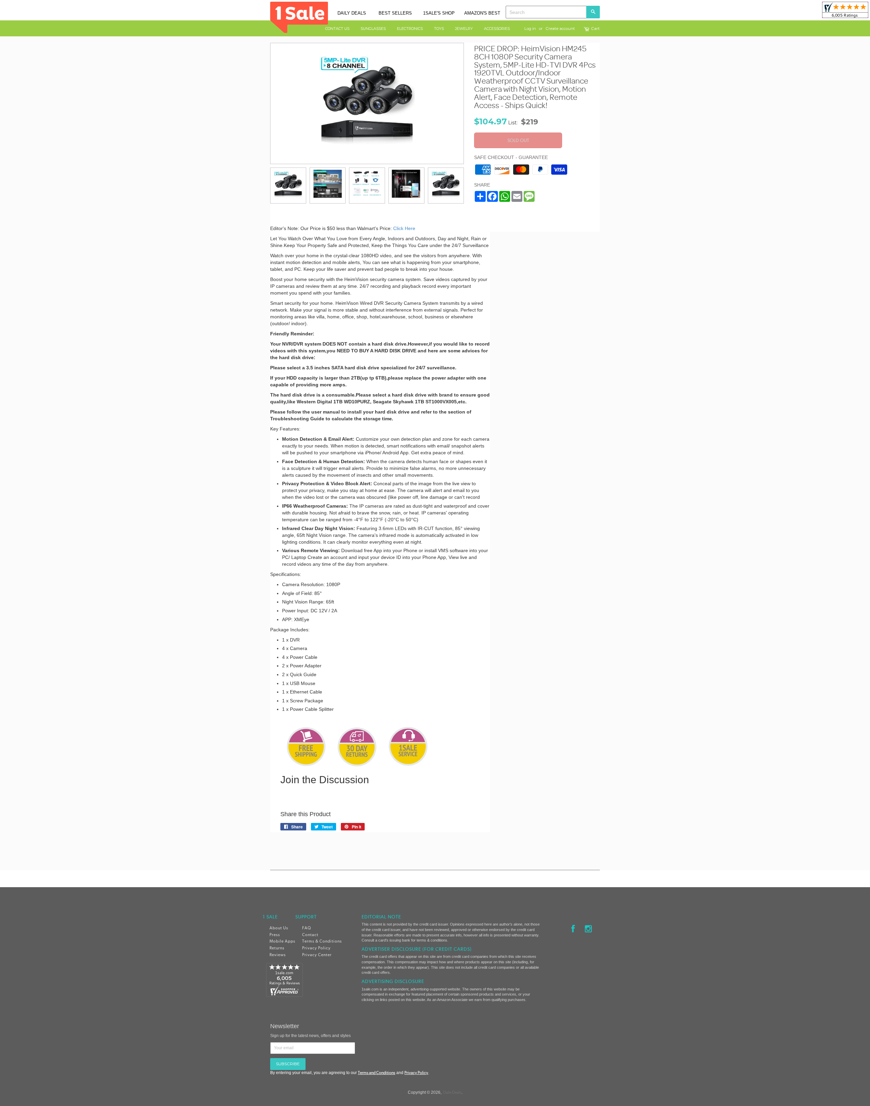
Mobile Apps (282, 941)
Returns (276, 948)
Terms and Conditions (376, 1072)
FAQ (306, 928)
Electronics (410, 28)
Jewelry (464, 28)
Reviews (277, 954)
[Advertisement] (550, 327)
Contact (310, 934)
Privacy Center (317, 954)
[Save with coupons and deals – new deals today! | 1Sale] (299, 16)
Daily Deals (351, 13)
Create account (560, 28)
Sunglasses (373, 28)
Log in (530, 28)
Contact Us (337, 28)
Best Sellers (395, 13)
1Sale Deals (452, 1092)
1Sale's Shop (439, 13)
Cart (595, 29)
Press (274, 934)
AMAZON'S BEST (482, 13)
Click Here (405, 228)
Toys (439, 28)
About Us (278, 928)
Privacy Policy (316, 948)
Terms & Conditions (322, 941)
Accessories (497, 28)
